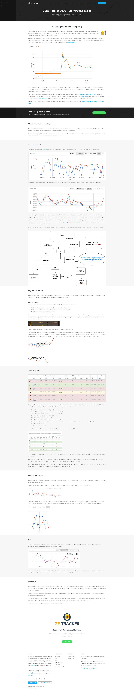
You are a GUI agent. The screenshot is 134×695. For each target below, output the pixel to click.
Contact (88, 3)
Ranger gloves (84, 96)
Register (102, 3)
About (56, 660)
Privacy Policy (57, 664)
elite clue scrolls (43, 98)
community (33, 665)
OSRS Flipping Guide (45, 682)
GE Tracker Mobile (71, 656)
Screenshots (57, 656)
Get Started (98, 112)
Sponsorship (81, 3)
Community (72, 3)
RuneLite (93, 668)
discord (43, 149)
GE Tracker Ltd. (41, 686)
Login (95, 3)
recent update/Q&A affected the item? (69, 222)
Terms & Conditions (59, 662)
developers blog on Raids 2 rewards (89, 94)
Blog (66, 3)
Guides (61, 3)
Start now (67, 641)
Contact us (33, 682)
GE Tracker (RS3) (71, 658)
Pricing (56, 3)
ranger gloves (71, 42)
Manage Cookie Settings (59, 666)
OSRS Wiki (32, 673)
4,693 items (30, 675)
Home (51, 3)
